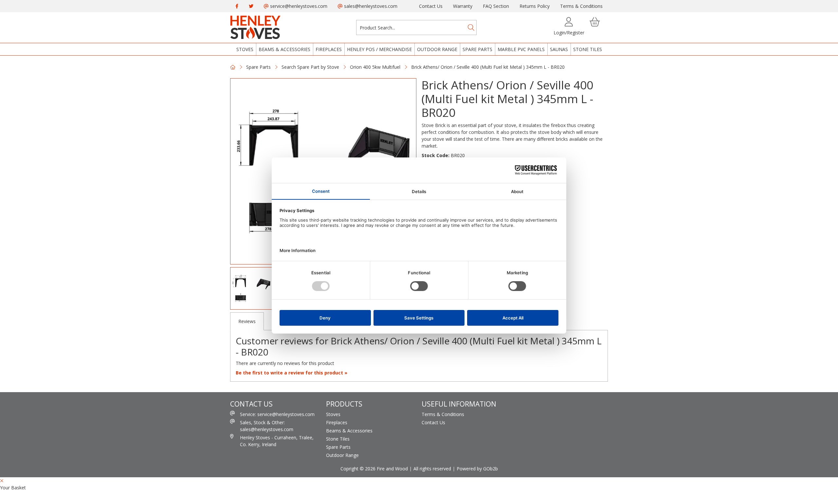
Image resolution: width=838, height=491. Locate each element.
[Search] (471, 27)
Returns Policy (534, 6)
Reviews (247, 321)
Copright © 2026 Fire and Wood (374, 468)
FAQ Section (496, 6)
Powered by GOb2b (477, 468)
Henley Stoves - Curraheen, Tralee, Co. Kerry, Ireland (277, 440)
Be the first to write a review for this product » (291, 373)
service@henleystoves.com (298, 6)
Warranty (462, 6)
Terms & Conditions (581, 6)
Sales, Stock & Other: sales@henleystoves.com (266, 425)
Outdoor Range (437, 49)
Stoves (244, 49)
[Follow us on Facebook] (237, 6)
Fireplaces (329, 49)
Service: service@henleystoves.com (277, 414)
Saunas (559, 49)
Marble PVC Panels (521, 49)
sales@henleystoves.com (370, 6)
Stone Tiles (587, 49)
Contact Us (431, 6)
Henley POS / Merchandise (379, 49)
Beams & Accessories (284, 49)
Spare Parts (477, 49)
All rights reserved (432, 468)
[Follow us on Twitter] (251, 6)
